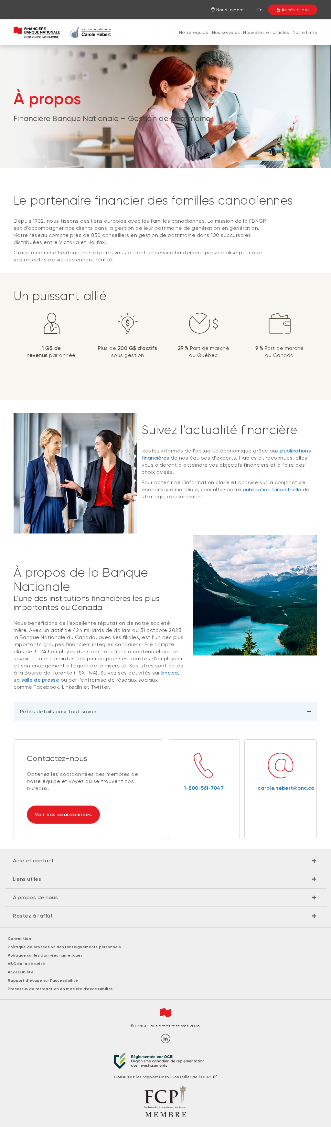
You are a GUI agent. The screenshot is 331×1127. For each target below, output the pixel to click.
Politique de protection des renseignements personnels (64, 947)
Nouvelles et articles (266, 32)
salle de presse (40, 680)
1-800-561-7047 (204, 788)
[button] (165, 861)
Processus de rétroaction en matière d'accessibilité (60, 989)
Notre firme (305, 32)
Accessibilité (21, 972)
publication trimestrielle (272, 489)
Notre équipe (194, 32)
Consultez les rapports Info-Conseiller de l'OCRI (162, 1077)
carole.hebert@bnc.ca (281, 788)
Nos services (226, 32)
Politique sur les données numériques (45, 955)
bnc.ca (169, 673)
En (259, 9)
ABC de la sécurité (26, 963)
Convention (19, 938)
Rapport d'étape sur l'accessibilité (43, 980)
